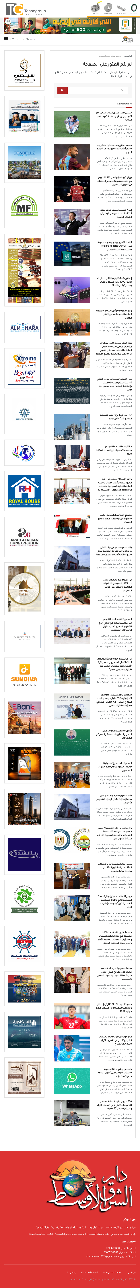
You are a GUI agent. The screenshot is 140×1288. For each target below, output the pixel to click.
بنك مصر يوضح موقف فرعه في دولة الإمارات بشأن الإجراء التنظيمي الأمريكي (114, 799)
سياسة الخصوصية (113, 1273)
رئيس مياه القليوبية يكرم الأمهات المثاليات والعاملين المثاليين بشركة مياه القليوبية (115, 868)
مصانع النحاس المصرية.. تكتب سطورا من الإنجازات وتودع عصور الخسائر (115, 519)
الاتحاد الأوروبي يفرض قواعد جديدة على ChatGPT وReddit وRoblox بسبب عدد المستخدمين (115, 246)
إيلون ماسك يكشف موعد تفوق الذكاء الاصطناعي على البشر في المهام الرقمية (116, 214)
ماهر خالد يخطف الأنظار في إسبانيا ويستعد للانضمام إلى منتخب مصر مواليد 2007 (114, 1008)
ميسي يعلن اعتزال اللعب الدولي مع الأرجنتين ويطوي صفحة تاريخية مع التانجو (114, 116)
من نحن (132, 1273)
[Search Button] (62, 90)
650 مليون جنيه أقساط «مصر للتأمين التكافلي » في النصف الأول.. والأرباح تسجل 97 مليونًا (114, 1105)
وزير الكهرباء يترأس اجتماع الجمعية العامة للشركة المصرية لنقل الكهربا (114, 314)
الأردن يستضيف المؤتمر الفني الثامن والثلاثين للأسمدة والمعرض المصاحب (114, 734)
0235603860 (113, 1248)
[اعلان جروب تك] (70, 9)
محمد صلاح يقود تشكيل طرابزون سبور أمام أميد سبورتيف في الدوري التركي (114, 149)
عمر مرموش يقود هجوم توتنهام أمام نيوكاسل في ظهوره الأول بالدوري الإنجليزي (116, 1040)
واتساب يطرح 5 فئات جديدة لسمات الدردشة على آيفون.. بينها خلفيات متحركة (115, 1073)
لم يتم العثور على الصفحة (110, 56)
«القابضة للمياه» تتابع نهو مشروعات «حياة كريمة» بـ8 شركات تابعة (114, 450)
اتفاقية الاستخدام (89, 1273)
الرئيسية (128, 56)
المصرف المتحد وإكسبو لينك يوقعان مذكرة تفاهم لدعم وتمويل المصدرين (115, 767)
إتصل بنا (71, 1273)
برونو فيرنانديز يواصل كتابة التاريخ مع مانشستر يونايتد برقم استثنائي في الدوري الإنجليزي (114, 181)
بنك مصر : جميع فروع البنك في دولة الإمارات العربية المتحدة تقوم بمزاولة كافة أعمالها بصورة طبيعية (114, 551)
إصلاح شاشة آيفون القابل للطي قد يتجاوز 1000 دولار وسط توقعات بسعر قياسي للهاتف (114, 282)
